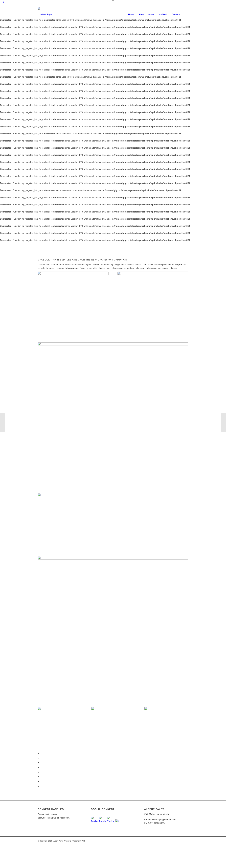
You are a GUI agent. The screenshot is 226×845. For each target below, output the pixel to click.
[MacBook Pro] (73, 307)
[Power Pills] (223, 422)
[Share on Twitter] (42, 758)
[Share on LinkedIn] (42, 767)
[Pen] (166, 729)
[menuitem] (131, 14)
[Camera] (60, 729)
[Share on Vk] (42, 776)
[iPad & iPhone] (113, 729)
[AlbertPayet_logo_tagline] (45, 14)
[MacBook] (113, 417)
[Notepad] (113, 631)
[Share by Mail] (42, 786)
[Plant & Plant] (2, 422)
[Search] (185, 14)
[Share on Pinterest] (42, 762)
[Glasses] (152, 307)
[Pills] (113, 524)
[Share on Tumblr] (42, 772)
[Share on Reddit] (42, 781)
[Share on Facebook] (42, 753)
